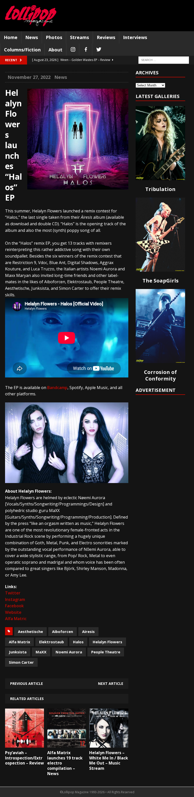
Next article (110, 683)
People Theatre (105, 651)
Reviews (106, 37)
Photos (54, 37)
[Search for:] (163, 59)
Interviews (135, 37)
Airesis (88, 631)
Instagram (15, 599)
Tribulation (160, 189)
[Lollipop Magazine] (30, 15)
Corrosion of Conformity (160, 375)
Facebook (14, 606)
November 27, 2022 (29, 77)
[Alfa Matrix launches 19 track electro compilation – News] (66, 744)
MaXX (41, 651)
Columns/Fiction (22, 50)
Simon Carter (21, 662)
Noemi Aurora (69, 651)
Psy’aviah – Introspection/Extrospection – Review (24, 758)
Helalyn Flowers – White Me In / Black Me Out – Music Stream (108, 760)
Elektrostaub (51, 641)
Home (10, 37)
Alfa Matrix (19, 641)
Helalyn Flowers (107, 641)
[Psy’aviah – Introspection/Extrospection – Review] (24, 744)
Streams (79, 37)
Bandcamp (57, 387)
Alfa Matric (16, 618)
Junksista (18, 651)
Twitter (12, 593)
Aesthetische (30, 631)
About (55, 50)
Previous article (26, 683)
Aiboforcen (62, 631)
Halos (78, 641)
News (31, 37)
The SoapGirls (160, 280)
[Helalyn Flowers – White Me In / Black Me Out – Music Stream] (108, 744)
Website (13, 612)
